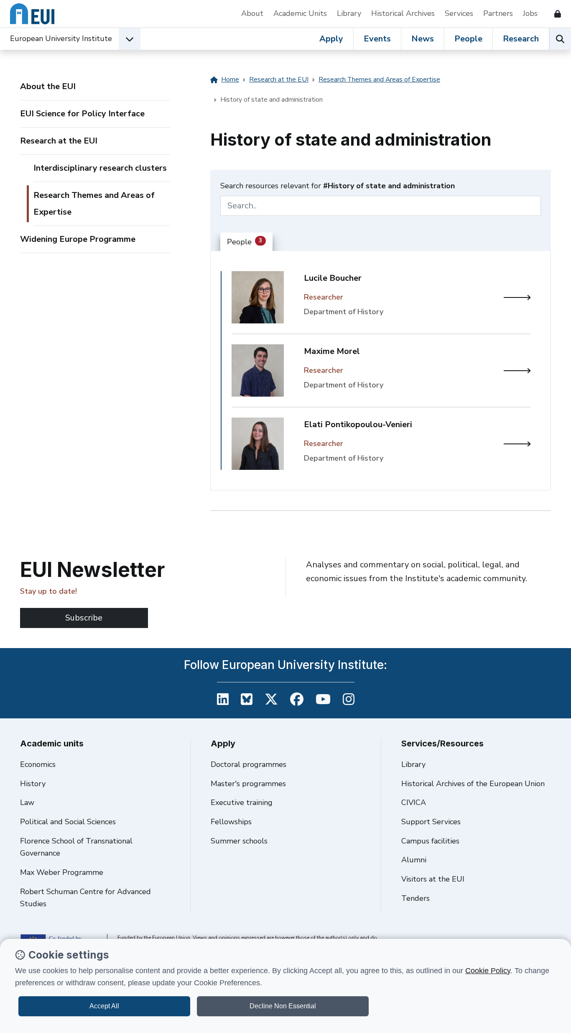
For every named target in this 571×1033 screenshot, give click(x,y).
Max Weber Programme (61, 872)
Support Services (431, 822)
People (468, 38)
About (252, 13)
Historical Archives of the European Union (473, 784)
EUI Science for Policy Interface (82, 113)
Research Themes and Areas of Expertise (94, 204)
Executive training (242, 802)
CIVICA (413, 802)
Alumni (413, 860)
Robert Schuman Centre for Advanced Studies (85, 898)
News (422, 38)
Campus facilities (430, 841)
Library (349, 13)
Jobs (530, 13)
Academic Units (300, 13)
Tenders (415, 898)
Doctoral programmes (248, 764)
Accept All (104, 1006)
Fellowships (231, 822)
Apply (331, 38)
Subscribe (83, 617)
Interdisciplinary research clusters (100, 168)
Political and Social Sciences (68, 822)
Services (459, 13)
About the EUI (48, 86)
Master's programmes (248, 784)
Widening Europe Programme (77, 239)
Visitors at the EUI (432, 879)
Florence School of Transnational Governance (76, 847)
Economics (38, 764)
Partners (498, 13)
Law (27, 802)
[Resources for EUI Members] (554, 14)
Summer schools (239, 841)
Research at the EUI (58, 140)
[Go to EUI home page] (32, 13)
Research (521, 38)
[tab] (246, 242)
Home (230, 79)
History (33, 784)
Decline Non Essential (283, 1006)
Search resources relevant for (337, 186)
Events (377, 38)
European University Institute (61, 38)
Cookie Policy (487, 970)
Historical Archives (403, 13)
